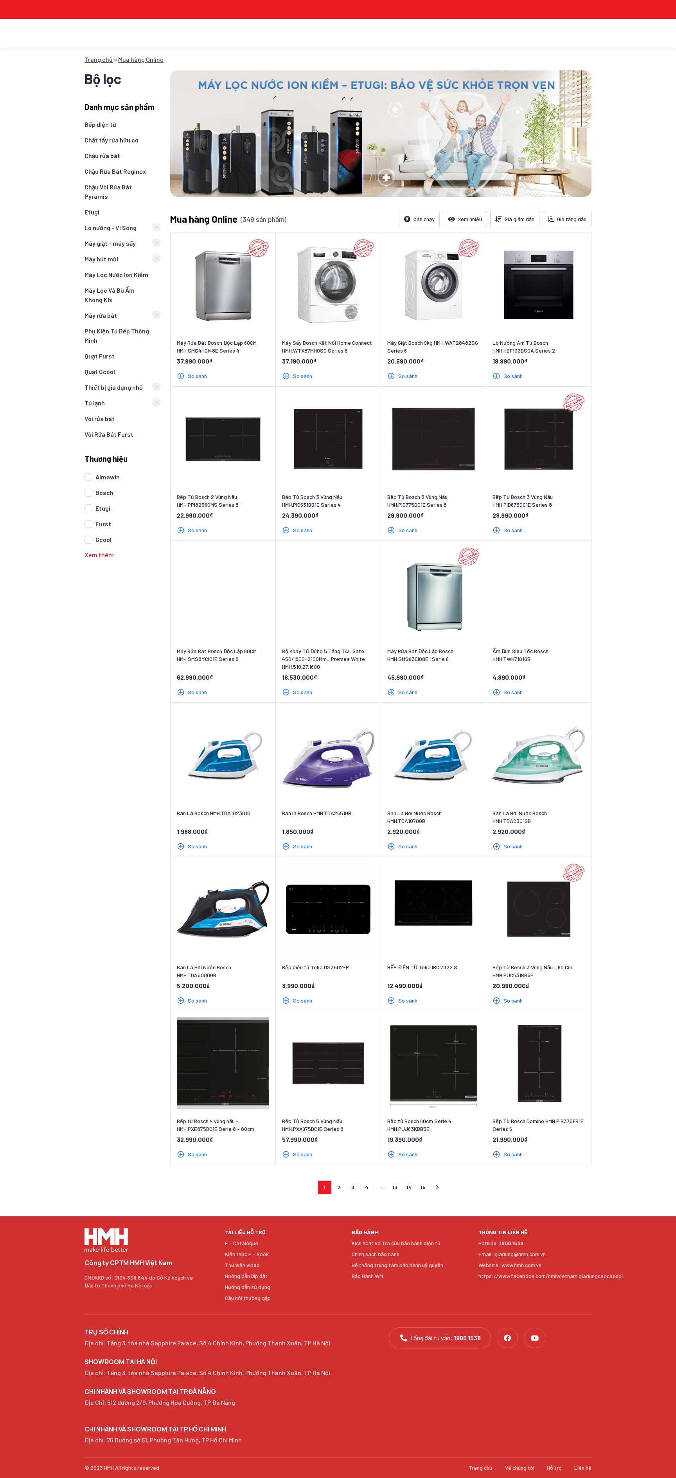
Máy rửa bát (100, 315)
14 (409, 1187)
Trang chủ (98, 59)
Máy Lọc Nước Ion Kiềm (116, 274)
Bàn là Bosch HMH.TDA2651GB (316, 813)
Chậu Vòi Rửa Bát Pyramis (108, 191)
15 (423, 1187)
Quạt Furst (99, 356)
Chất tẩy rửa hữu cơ (111, 140)
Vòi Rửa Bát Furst (108, 434)
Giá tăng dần (571, 219)
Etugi (91, 212)
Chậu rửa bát (102, 155)
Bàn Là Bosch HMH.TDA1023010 (213, 813)
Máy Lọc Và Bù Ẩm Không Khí (109, 294)
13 (394, 1187)
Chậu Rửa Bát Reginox (115, 171)
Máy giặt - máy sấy (110, 243)
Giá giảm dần (519, 219)
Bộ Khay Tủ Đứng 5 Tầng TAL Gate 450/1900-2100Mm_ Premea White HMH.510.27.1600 (323, 659)
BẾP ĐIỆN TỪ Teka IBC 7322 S (422, 967)
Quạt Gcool (99, 371)
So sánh (197, 376)
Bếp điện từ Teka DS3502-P (315, 967)
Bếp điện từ (100, 124)
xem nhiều (470, 219)
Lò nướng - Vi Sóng (110, 227)
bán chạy (424, 219)
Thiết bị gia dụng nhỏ (113, 387)
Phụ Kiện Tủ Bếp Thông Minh (116, 335)
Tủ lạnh (94, 403)
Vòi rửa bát (99, 418)
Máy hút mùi (101, 259)
